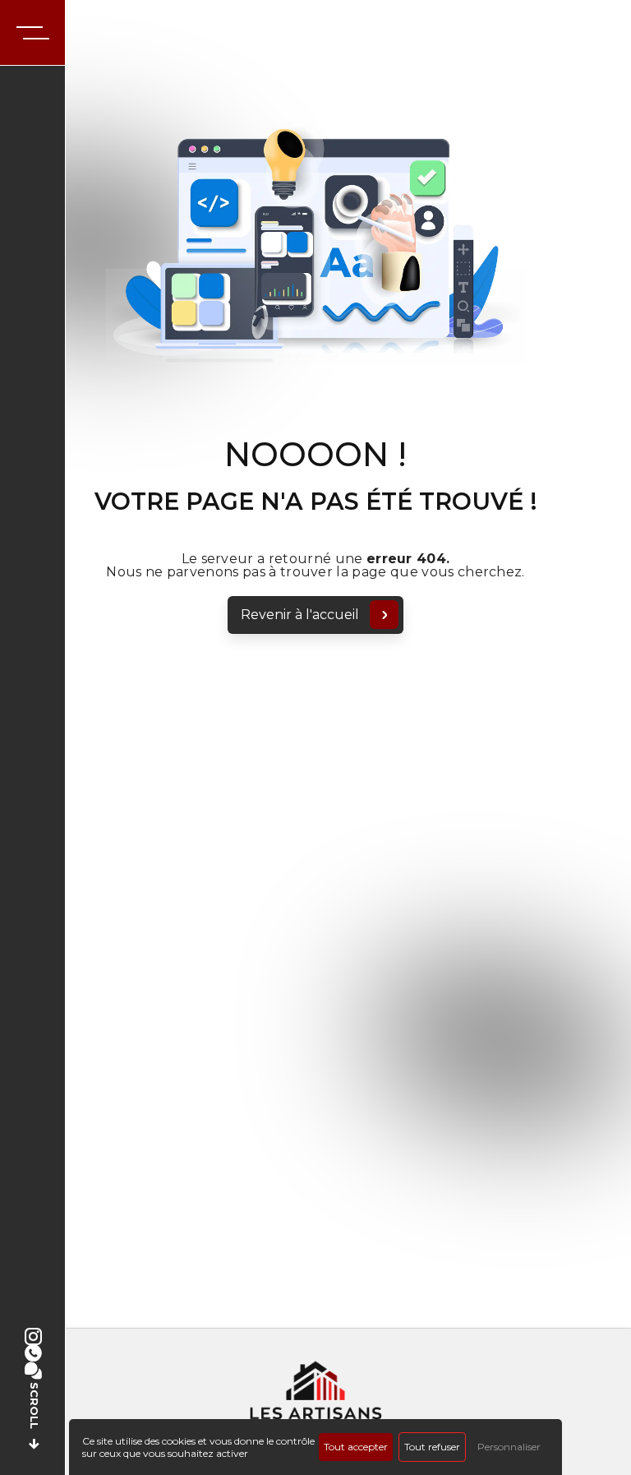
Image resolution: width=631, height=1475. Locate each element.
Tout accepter (356, 1446)
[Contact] (33, 1371)
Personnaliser (509, 1446)
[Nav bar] (33, 33)
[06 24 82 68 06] (33, 1353)
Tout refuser (432, 1446)
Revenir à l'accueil (300, 614)
